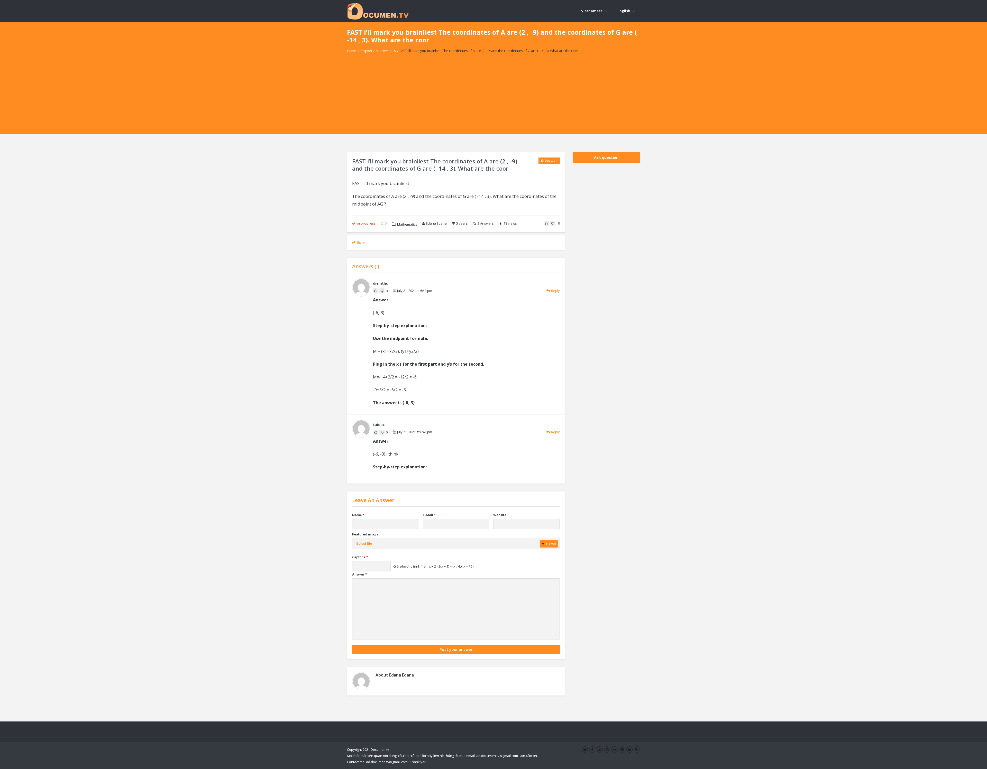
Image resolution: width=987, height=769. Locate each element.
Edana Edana (436, 223)
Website (499, 515)
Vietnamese (591, 10)
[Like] (546, 223)
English (623, 10)
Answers (486, 223)
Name (358, 515)
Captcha (360, 557)
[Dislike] (552, 223)
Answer (359, 574)
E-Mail (429, 515)
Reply (555, 290)
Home (351, 50)
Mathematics (386, 50)
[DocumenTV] (378, 11)
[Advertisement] (493, 98)
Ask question (606, 157)
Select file (364, 543)
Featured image (365, 534)
